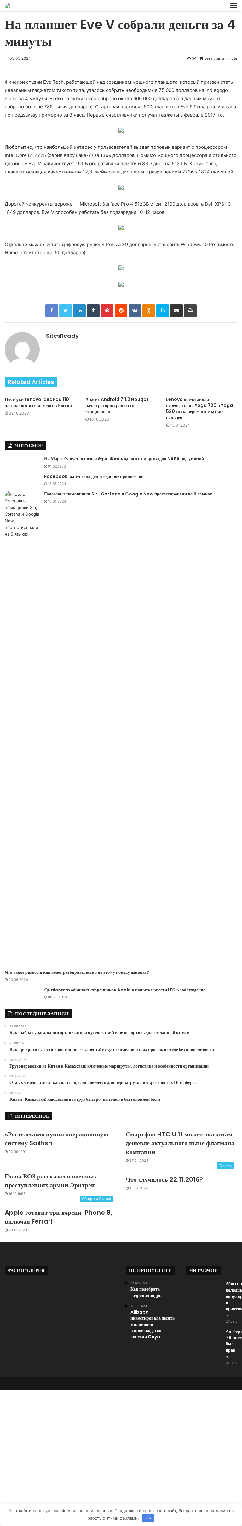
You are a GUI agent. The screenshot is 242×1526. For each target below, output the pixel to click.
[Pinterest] (107, 310)
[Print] (190, 310)
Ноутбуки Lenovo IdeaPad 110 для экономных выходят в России (38, 402)
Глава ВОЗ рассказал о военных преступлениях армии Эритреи (51, 1181)
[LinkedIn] (79, 310)
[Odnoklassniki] (148, 310)
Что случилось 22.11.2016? (164, 1179)
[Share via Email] (176, 310)
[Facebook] (51, 310)
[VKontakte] (135, 310)
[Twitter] (65, 310)
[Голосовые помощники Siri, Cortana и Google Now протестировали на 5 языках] (22, 728)
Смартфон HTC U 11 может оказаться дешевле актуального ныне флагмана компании (180, 1143)
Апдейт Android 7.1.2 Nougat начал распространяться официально (117, 405)
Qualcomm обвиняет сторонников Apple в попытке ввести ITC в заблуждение (124, 990)
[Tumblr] (93, 310)
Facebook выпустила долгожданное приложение (94, 476)
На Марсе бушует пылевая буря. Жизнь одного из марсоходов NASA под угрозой (124, 459)
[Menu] (233, 5)
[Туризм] (7, 5)
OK (148, 1517)
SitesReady (62, 336)
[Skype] (162, 310)
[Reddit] (121, 310)
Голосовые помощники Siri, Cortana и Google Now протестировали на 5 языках (128, 494)
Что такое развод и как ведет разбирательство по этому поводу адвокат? (77, 972)
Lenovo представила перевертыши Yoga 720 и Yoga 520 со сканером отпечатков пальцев (199, 408)
